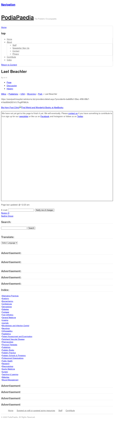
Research (5, 363)
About (9, 42)
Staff (14, 45)
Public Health (7, 361)
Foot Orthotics (7, 314)
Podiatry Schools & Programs (14, 355)
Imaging (5, 320)
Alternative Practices (10, 295)
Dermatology (7, 306)
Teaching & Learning (10, 374)
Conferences (7, 303)
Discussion (12, 85)
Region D (5, 213)
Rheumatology (7, 366)
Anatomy (5, 298)
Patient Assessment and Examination (17, 336)
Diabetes (5, 309)
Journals (5, 323)
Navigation (8, 4)
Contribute (11, 57)
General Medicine (9, 317)
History (10, 88)
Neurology (6, 328)
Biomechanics (7, 301)
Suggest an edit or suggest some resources (36, 410)
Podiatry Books (8, 350)
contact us (73, 113)
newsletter (23, 116)
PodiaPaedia (17, 17)
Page (9, 82)
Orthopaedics (7, 331)
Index (9, 59)
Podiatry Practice (9, 352)
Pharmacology (7, 341)
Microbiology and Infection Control (15, 325)
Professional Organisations (12, 358)
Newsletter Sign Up (21, 48)
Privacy (16, 53)
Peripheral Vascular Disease (13, 339)
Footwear (5, 312)
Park (40, 93)
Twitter (80, 116)
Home (9, 39)
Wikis (3, 93)
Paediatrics (6, 333)
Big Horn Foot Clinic (10, 107)
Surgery (5, 371)
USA (22, 93)
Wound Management (10, 379)
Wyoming (31, 93)
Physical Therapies (9, 344)
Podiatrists (13, 93)
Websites (5, 377)
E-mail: (4, 209)
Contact (16, 51)
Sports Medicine (8, 369)
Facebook (44, 116)
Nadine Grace (7, 216)
